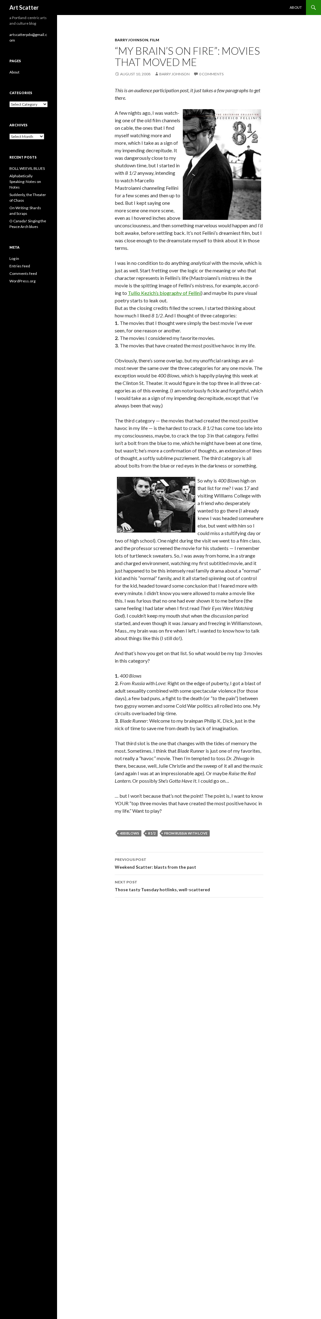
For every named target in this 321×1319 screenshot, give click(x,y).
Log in (14, 258)
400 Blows (129, 833)
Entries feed (19, 266)
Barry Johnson (131, 40)
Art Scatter (24, 7)
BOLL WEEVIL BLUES (27, 168)
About (296, 7)
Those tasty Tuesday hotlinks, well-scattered (162, 886)
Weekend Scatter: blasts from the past (155, 863)
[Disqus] (189, 990)
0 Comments (211, 74)
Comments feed (23, 273)
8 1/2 (151, 833)
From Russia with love (186, 833)
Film (154, 40)
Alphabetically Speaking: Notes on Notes (25, 182)
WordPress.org (22, 281)
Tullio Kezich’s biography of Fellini (164, 293)
